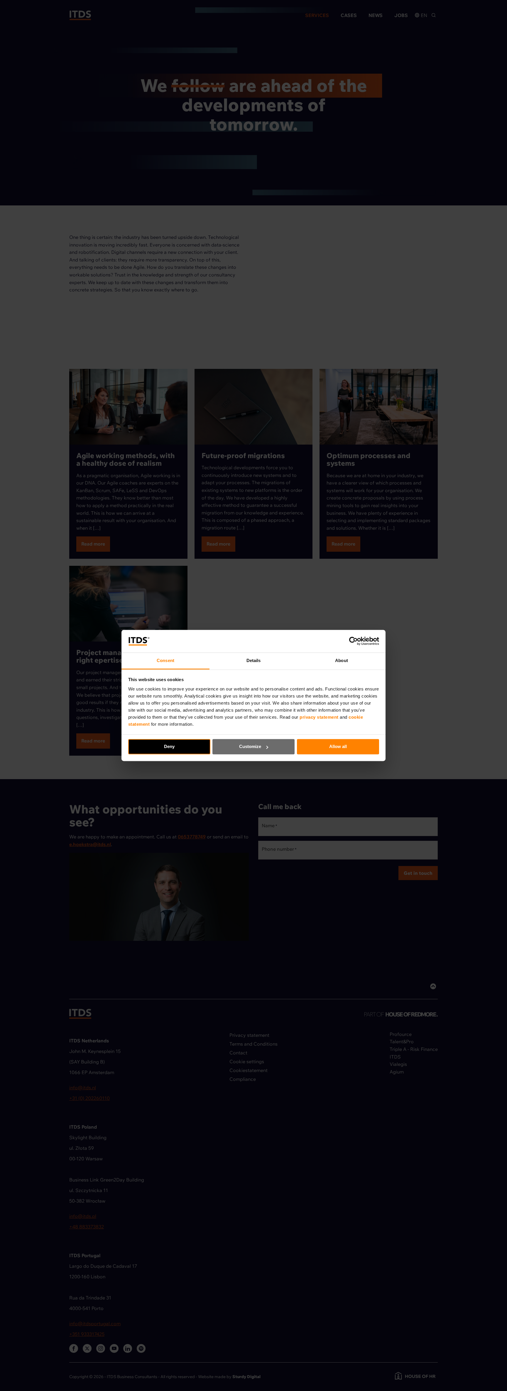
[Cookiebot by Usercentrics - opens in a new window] (353, 641)
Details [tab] (253, 660)
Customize (250, 746)
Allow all (338, 746)
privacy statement (320, 717)
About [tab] (341, 660)
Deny (169, 746)
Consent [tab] (165, 660)
